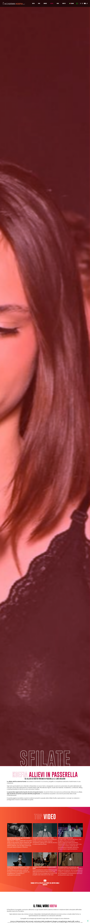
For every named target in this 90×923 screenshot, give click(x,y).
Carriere (45, 3)
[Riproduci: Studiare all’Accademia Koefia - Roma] (45, 830)
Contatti (64, 3)
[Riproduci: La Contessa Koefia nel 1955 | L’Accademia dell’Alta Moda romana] (19, 830)
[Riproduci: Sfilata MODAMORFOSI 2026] (70, 830)
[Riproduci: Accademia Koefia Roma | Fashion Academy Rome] (45, 859)
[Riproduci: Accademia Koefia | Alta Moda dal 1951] (70, 859)
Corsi (39, 3)
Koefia (33, 3)
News (58, 3)
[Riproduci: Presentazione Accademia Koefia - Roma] (19, 859)
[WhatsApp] (77, 3)
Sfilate (51, 3)
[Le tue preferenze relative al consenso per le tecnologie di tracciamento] (88, 921)
